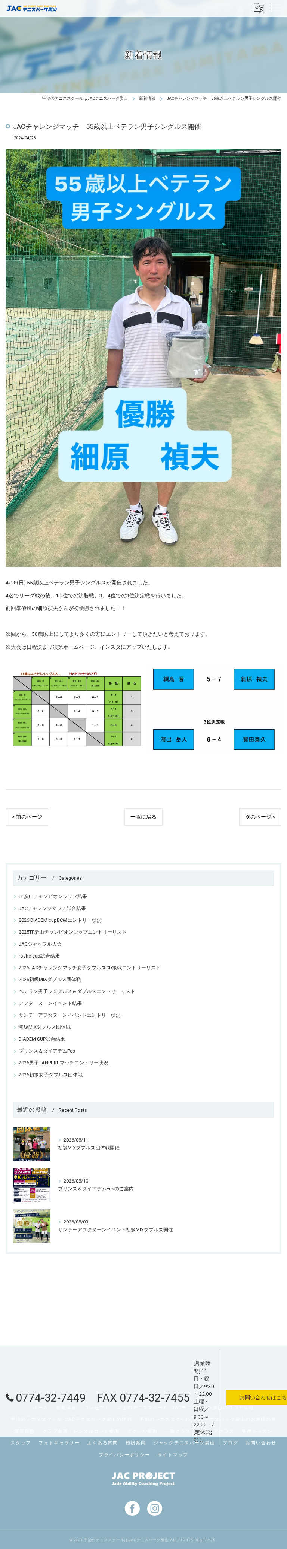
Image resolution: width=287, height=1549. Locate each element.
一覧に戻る (143, 817)
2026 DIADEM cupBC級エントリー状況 (60, 920)
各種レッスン (257, 1431)
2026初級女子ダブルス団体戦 (51, 1074)
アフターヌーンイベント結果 (50, 1003)
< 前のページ (27, 817)
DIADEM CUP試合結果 (42, 1039)
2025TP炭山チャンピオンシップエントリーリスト (73, 932)
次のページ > (260, 817)
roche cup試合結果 (39, 956)
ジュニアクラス (216, 1431)
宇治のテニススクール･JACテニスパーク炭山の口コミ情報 (185, 1407)
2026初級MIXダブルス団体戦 (50, 979)
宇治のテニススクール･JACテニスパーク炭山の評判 (71, 1419)
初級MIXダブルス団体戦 (45, 1027)
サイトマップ (173, 1454)
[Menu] (275, 8)
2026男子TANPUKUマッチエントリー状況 (63, 1063)
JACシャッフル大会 (40, 944)
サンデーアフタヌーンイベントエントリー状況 (70, 1015)
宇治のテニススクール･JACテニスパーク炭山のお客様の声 (207, 1419)
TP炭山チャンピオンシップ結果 (53, 896)
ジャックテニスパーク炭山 (184, 1442)
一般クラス (178, 1431)
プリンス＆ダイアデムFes (47, 1051)
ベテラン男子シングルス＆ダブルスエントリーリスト (77, 991)
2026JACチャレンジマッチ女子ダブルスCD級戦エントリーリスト (90, 968)
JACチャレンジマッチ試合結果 (52, 908)
